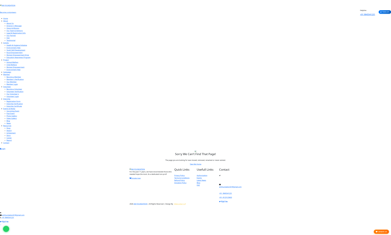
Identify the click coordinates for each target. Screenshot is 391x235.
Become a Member (14, 77)
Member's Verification (15, 79)
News (9, 123)
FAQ (8, 38)
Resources (7, 126)
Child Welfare (12, 65)
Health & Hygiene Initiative (17, 45)
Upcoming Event (13, 111)
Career (9, 138)
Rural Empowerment (15, 52)
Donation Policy (180, 183)
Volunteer (7, 87)
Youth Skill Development (16, 50)
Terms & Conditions (181, 178)
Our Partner (11, 35)
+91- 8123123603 (225, 197)
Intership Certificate (14, 106)
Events (199, 178)
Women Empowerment (15, 67)
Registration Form (13, 101)
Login (3, 149)
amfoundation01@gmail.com (230, 187)
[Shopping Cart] (197, 145)
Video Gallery (12, 118)
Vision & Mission (13, 28)
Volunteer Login (13, 96)
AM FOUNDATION (140, 204)
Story (9, 135)
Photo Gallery (12, 116)
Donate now (136, 178)
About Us (10, 23)
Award (9, 130)
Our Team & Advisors (15, 31)
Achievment (11, 133)
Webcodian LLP (179, 204)
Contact (6, 143)
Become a (8, 12)
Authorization (202, 175)
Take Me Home (195, 164)
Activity (6, 43)
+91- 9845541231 (225, 193)
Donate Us (382, 232)
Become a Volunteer (14, 89)
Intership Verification (15, 104)
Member (6, 74)
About (5, 21)
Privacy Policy (179, 175)
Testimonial (11, 40)
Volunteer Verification (15, 91)
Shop (8, 128)
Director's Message (14, 26)
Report (9, 140)
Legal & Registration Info (16, 33)
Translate (385, 12)
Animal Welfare (12, 62)
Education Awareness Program (18, 57)
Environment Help (13, 48)
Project (6, 60)
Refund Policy (179, 180)
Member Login (12, 84)
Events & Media (9, 109)
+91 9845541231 (367, 14)
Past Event (11, 113)
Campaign (7, 72)
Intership (6, 99)
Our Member (12, 82)
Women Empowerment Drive (18, 55)
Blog (8, 121)
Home (5, 18)
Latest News (201, 180)
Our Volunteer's (13, 94)
